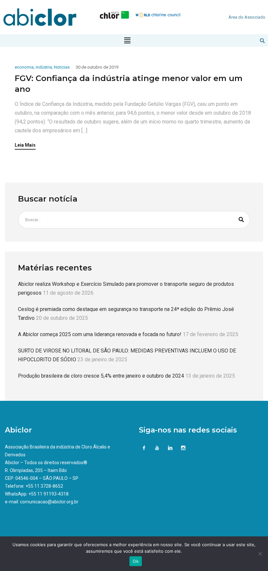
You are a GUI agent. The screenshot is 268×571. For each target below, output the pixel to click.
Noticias (62, 67)
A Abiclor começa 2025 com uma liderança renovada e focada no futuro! (99, 334)
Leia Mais (25, 145)
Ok (136, 561)
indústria (44, 67)
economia (24, 67)
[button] (127, 40)
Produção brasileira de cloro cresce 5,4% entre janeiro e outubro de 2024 (101, 376)
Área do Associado (246, 17)
